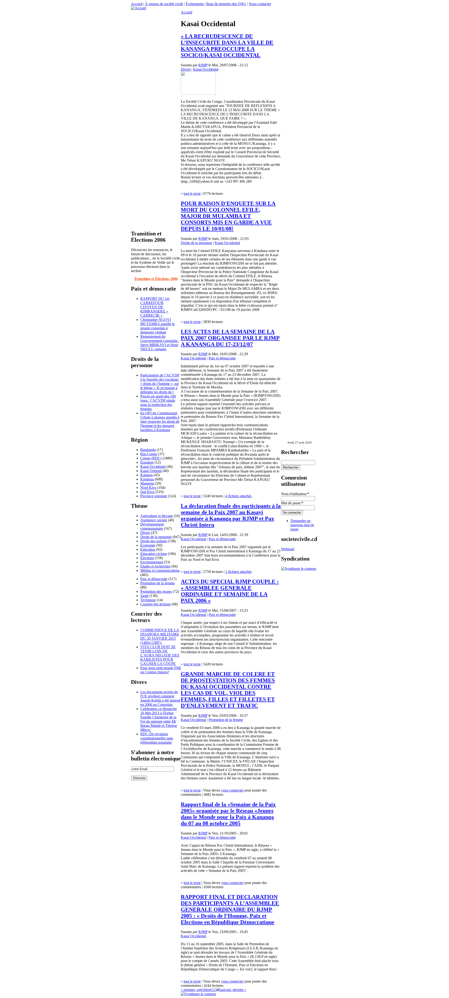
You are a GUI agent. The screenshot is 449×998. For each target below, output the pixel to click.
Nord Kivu (148, 488)
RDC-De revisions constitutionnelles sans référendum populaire (156, 738)
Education (147, 549)
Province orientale (153, 496)
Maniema (147, 483)
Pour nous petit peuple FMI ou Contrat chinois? (160, 670)
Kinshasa (147, 479)
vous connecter (232, 790)
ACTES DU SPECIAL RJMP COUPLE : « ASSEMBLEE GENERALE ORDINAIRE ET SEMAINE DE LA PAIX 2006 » (230, 591)
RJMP (202, 65)
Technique (148, 600)
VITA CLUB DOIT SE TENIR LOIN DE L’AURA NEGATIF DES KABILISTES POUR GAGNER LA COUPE (159, 655)
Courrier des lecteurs (155, 604)
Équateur (147, 462)
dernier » (239, 990)
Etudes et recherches (155, 566)
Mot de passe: (292, 503)
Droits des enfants (153, 541)
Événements (195, 4)
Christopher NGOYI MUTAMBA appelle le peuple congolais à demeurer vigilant (157, 326)
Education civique (153, 554)
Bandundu (148, 450)
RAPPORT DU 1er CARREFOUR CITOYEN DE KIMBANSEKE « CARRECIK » (155, 307)
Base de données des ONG (226, 4)
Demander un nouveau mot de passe (302, 525)
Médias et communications (160, 570)
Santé (144, 596)
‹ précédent (203, 990)
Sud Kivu (147, 492)
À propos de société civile (164, 4)
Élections (147, 558)
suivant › (227, 990)
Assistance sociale (153, 520)
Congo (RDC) (151, 458)
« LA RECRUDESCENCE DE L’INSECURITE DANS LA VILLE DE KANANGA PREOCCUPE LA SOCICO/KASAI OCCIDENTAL (227, 45)
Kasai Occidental (153, 467)
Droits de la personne (156, 537)
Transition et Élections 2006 (156, 279)
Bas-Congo (148, 454)
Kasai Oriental (151, 471)
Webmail (287, 549)
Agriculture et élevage (156, 516)
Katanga (146, 475)
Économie (147, 545)
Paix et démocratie (153, 579)
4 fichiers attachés (238, 496)
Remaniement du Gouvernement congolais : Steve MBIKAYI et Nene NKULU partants (159, 342)
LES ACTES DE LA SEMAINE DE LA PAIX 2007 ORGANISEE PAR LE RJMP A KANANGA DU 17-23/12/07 (230, 338)
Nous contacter (260, 4)
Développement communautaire (152, 526)
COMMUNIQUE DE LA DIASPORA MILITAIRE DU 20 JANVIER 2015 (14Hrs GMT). (159, 636)
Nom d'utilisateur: (295, 494)
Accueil (136, 4)
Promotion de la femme (157, 583)
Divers (145, 533)
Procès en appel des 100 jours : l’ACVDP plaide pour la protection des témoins (158, 402)
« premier (188, 990)
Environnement (151, 562)
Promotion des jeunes (156, 591)
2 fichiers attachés (238, 572)
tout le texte (192, 193)
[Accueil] (138, 8)
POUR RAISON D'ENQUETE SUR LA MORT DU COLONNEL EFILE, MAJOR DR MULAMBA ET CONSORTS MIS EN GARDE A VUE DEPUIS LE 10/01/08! (228, 216)
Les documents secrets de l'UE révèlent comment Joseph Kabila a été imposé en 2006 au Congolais (160, 698)
